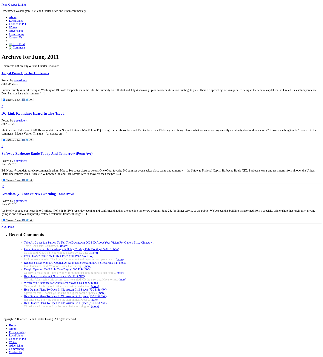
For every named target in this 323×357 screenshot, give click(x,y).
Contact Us (15, 37)
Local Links (16, 20)
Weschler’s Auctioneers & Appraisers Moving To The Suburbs (61, 282)
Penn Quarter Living (13, 4)
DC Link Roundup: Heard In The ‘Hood (32, 113)
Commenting (16, 34)
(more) (64, 245)
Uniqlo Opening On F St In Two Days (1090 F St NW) (57, 269)
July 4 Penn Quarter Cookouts (25, 73)
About (12, 17)
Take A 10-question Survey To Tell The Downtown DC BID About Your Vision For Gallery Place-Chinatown (89, 242)
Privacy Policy (17, 332)
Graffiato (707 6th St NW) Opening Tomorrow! (37, 194)
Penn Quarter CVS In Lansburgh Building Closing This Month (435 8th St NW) (71, 249)
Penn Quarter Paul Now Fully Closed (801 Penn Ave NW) (58, 256)
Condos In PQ (17, 24)
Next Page (7, 226)
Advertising (16, 30)
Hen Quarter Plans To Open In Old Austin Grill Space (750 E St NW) (65, 289)
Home (12, 325)
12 (2, 186)
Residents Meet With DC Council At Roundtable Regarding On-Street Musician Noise (75, 262)
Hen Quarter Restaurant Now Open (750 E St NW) (54, 276)
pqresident (20, 80)
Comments (18, 47)
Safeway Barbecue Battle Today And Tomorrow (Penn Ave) (47, 153)
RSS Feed (18, 44)
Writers (13, 27)
